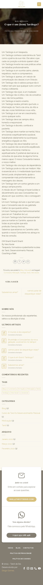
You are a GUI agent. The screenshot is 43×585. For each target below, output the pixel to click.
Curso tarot (7, 273)
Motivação (24, 21)
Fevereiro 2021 (8, 448)
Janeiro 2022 (7, 439)
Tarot (28, 273)
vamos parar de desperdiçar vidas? (23, 350)
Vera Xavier (33, 31)
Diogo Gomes (8, 570)
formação (21, 389)
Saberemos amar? (10, 292)
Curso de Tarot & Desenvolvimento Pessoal (21, 413)
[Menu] (39, 4)
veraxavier (24, 393)
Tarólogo (23, 273)
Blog (17, 21)
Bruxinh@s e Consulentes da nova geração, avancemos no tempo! (23, 341)
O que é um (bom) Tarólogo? (21, 357)
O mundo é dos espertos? (19, 332)
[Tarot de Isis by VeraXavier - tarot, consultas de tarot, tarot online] (21, 4)
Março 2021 (7, 444)
